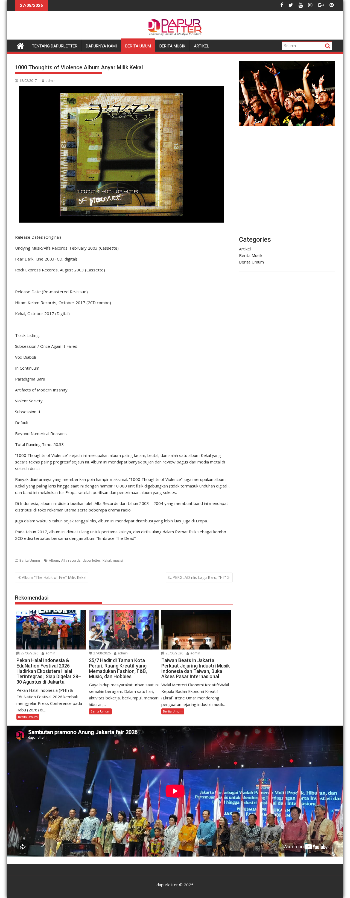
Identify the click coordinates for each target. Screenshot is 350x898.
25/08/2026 (174, 653)
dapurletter (91, 560)
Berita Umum (138, 46)
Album (54, 560)
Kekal (107, 560)
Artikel (201, 46)
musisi (118, 560)
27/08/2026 (29, 653)
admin (51, 80)
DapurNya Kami (101, 46)
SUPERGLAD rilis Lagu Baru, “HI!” (197, 577)
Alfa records (70, 560)
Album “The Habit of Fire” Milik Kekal (54, 577)
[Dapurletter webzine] (20, 45)
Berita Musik (172, 46)
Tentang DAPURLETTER (54, 46)
